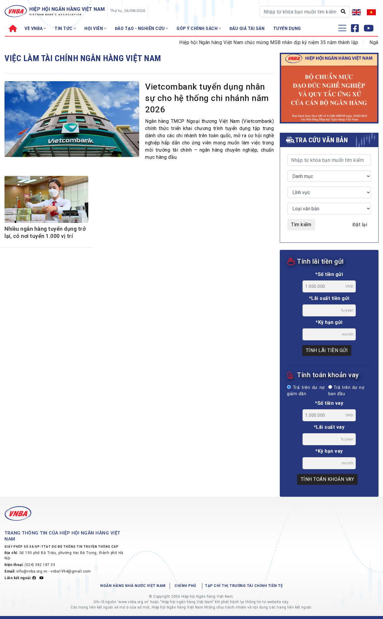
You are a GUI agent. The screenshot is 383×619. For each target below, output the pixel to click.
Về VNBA (34, 28)
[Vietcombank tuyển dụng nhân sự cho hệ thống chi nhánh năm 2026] (71, 120)
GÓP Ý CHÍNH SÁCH (198, 28)
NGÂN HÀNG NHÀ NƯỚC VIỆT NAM (133, 586)
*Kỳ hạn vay (329, 451)
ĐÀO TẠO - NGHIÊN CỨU (140, 28)
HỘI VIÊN (94, 28)
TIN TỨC (64, 28)
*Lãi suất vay (329, 427)
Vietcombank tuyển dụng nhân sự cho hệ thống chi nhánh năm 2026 (207, 98)
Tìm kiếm (301, 224)
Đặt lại (359, 224)
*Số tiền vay (329, 403)
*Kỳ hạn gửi (329, 322)
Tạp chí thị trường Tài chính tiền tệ (244, 586)
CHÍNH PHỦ (185, 586)
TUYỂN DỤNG (287, 28)
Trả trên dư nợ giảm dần (306, 391)
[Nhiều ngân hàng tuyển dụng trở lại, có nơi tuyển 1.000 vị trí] (46, 200)
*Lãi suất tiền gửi (329, 298)
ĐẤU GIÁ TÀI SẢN (247, 28)
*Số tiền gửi (329, 274)
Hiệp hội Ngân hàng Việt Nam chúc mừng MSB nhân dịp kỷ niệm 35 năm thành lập (259, 42)
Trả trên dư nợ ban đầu (346, 391)
